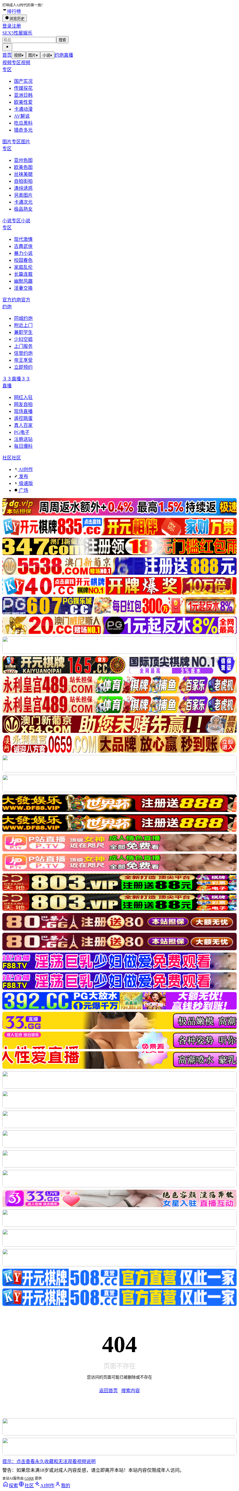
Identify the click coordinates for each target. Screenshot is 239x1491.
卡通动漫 (23, 109)
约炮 (59, 55)
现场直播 (23, 411)
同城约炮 (23, 318)
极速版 (25, 483)
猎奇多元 (23, 130)
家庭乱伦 (23, 267)
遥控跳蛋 (23, 418)
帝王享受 (23, 360)
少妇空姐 (23, 339)
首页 (7, 55)
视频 (19, 55)
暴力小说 (23, 253)
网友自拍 (23, 404)
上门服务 (23, 346)
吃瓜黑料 (23, 123)
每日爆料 (23, 446)
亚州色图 (23, 160)
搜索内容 (130, 1390)
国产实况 (23, 81)
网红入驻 (23, 397)
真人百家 (23, 425)
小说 (47, 55)
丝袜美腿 (23, 174)
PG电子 (21, 432)
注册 (16, 26)
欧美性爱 (23, 102)
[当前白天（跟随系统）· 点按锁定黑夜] (7, 47)
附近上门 (23, 325)
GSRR (29, 1478)
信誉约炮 (23, 353)
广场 (23, 490)
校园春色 (23, 260)
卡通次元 (23, 202)
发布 (23, 476)
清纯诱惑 (23, 188)
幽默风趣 (23, 281)
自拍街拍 (23, 181)
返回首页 (108, 1390)
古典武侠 (23, 246)
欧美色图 (23, 167)
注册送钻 (23, 439)
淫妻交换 (23, 288)
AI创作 (25, 469)
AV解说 (22, 116)
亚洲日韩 (23, 95)
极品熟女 (23, 209)
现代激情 (23, 239)
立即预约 (23, 367)
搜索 (62, 40)
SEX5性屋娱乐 (17, 33)
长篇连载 (23, 274)
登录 (7, 26)
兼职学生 (23, 332)
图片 (33, 55)
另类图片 (23, 195)
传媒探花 (23, 88)
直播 (68, 55)
